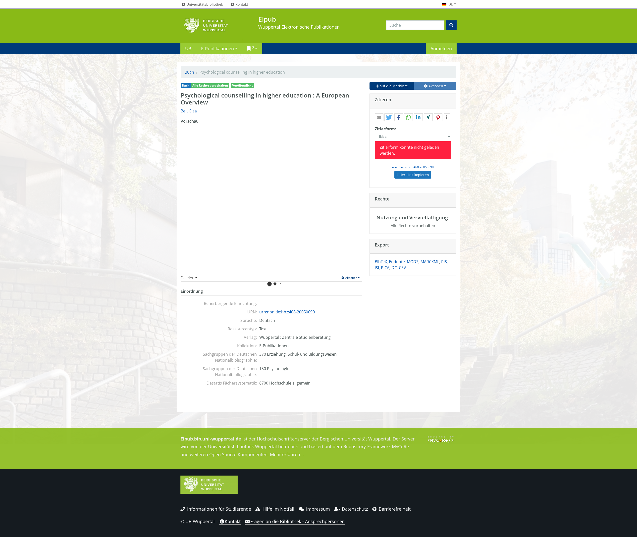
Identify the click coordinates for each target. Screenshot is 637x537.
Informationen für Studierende (219, 509)
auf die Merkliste (393, 86)
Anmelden (441, 48)
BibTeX (381, 261)
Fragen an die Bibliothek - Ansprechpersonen (297, 521)
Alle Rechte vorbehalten (210, 85)
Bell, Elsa (189, 111)
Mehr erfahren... (287, 454)
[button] (379, 117)
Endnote (397, 261)
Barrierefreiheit (395, 509)
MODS (413, 261)
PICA (385, 267)
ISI (377, 267)
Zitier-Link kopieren (413, 174)
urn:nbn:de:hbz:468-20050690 (287, 312)
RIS (444, 261)
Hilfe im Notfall (278, 509)
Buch (189, 72)
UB (188, 48)
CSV (402, 267)
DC (394, 267)
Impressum (318, 509)
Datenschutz (355, 509)
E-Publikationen (217, 48)
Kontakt (233, 521)
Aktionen (350, 278)
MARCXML (430, 261)
